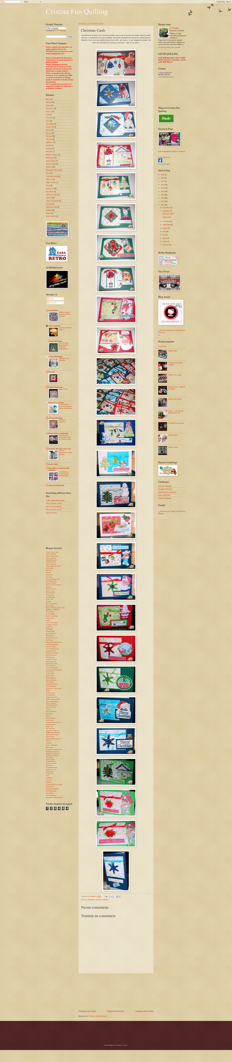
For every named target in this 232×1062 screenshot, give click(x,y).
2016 (163, 185)
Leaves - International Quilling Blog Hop (175, 412)
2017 (163, 181)
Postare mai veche (144, 1011)
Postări (51, 299)
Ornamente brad (51, 176)
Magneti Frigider (51, 155)
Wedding (49, 210)
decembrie (166, 208)
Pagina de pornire (115, 1011)
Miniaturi (49, 167)
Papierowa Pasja (51, 763)
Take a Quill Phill (164, 495)
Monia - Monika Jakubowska (55, 608)
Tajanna (48, 572)
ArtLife (48, 741)
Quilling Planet (51, 686)
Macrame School (51, 604)
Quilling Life (50, 657)
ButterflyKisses (51, 633)
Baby (48, 99)
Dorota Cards (50, 591)
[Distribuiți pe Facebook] (117, 896)
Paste (48, 185)
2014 (163, 191)
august (165, 228)
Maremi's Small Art (52, 610)
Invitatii (48, 145)
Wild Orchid (50, 612)
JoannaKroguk (50, 597)
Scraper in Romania (165, 489)
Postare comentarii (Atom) (98, 1016)
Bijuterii (48, 102)
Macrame (49, 151)
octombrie (166, 221)
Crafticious (49, 773)
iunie (164, 231)
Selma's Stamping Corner (54, 642)
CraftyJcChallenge (164, 498)
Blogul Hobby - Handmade (58, 433)
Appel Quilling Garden (53, 566)
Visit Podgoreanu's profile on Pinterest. (171, 151)
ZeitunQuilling (51, 791)
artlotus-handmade (55, 418)
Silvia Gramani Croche (54, 503)
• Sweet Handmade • (56, 357)
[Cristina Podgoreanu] (160, 162)
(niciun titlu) (162, 346)
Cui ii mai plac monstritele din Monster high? (64, 474)
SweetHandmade (51, 767)
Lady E (48, 620)
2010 (163, 205)
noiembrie (166, 211)
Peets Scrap (49, 793)
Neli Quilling (50, 728)
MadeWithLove (51, 560)
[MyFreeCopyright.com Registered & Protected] (172, 332)
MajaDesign (50, 635)
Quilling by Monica (52, 730)
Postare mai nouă (87, 1011)
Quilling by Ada (51, 769)
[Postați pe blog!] (113, 896)
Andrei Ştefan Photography (55, 500)
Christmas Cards (168, 214)
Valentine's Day (51, 207)
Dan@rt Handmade (55, 387)
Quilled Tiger (172, 351)
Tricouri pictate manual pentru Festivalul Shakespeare (64, 346)
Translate (62, 30)
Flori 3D (48, 139)
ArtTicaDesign (51, 795)
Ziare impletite (51, 216)
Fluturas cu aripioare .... (63, 421)
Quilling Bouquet (52, 705)
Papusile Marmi (51, 513)
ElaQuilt (49, 782)
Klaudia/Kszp (50, 606)
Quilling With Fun (51, 684)
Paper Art (49, 179)
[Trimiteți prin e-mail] (110, 896)
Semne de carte (51, 195)
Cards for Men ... (174, 447)
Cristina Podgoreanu (164, 157)
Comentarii (53, 303)
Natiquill (49, 570)
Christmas (91, 900)
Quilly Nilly (50, 676)
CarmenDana (53, 310)
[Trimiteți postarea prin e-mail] (106, 896)
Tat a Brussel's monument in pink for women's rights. (65, 437)
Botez (48, 105)
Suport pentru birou (174, 399)
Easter (48, 130)
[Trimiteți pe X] (115, 896)
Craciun (98, 900)
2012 (163, 198)
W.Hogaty (49, 629)
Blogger (124, 1045)
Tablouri (48, 198)
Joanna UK (49, 599)
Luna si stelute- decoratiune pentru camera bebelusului (65, 406)
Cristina (176, 28)
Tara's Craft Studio (52, 622)
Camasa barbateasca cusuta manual (65, 452)
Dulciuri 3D (50, 127)
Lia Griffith (49, 568)
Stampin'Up (50, 786)
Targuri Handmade (52, 201)
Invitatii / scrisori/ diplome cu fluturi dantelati (64, 314)
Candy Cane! (166, 217)
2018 (163, 178)
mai (164, 235)
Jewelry (48, 148)
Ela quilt (51, 372)
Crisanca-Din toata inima (54, 784)
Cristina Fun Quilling (77, 11)
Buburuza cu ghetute (56, 403)
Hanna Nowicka (51, 589)
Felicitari (105, 900)
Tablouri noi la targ (174, 375)
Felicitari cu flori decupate (64, 359)
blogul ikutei (53, 464)
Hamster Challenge (165, 486)
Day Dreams (50, 682)
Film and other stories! (54, 510)
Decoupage (50, 124)
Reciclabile (50, 192)
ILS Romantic (50, 593)
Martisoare (49, 158)
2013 (163, 195)
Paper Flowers (51, 182)
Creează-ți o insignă (164, 164)
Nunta (48, 173)
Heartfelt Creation (51, 638)
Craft (47, 115)
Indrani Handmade (55, 341)
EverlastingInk (50, 614)
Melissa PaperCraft (52, 556)
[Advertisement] (116, 991)
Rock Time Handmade (54, 507)
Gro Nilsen (49, 640)
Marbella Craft (50, 562)
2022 (163, 175)
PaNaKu (48, 601)
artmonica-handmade (56, 485)
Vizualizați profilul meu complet (169, 47)
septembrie (167, 225)
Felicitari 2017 (173, 435)
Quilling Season (51, 655)
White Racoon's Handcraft (167, 492)
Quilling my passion (53, 732)
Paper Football (50, 707)
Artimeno (49, 743)
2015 (163, 188)
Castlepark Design (51, 625)
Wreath (48, 213)
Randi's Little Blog (52, 616)
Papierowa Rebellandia (53, 585)
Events (48, 133)
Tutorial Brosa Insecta (176, 423)
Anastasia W (50, 673)
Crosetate (49, 118)
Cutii (47, 121)
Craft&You (49, 627)
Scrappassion (50, 595)
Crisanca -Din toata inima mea (59, 449)
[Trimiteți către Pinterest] (119, 896)
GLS (47, 775)
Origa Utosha (50, 618)
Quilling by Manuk (52, 653)
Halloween (49, 142)
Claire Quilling (51, 554)
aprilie (165, 238)
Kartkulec (49, 587)
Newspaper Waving (52, 170)
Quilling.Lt (49, 765)
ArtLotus (49, 780)
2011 (163, 201)
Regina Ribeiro (50, 678)
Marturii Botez (51, 161)
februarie (166, 245)
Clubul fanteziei (54, 326)
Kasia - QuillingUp (52, 745)
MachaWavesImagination (54, 797)
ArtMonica (49, 778)
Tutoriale (49, 204)
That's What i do (51, 564)
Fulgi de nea (63, 389)
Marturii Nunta (51, 164)
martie (165, 241)
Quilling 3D (50, 189)
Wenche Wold (50, 631)
